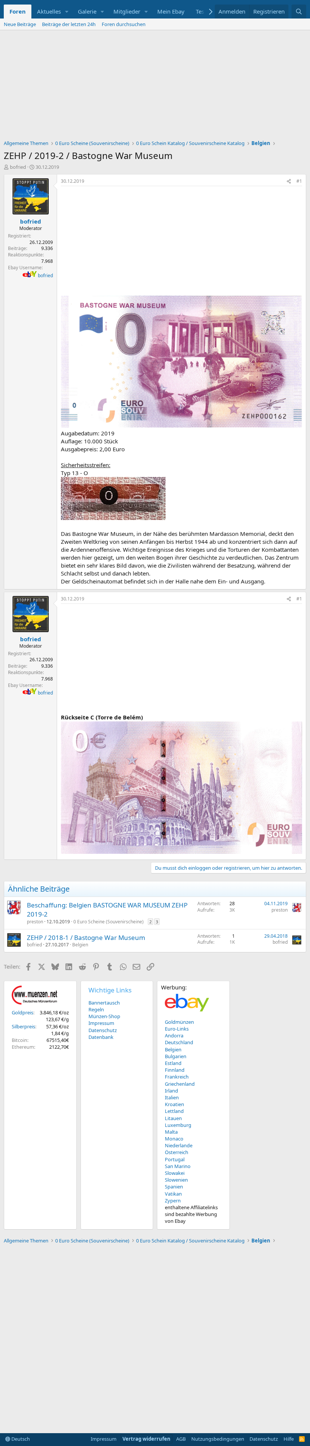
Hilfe (289, 1438)
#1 (299, 181)
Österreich (176, 1152)
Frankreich (177, 1076)
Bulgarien (175, 1056)
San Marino (178, 1166)
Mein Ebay (170, 11)
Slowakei (174, 1173)
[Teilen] (289, 181)
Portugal (174, 1159)
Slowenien (176, 1179)
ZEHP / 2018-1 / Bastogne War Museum (86, 937)
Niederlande (178, 1145)
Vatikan (173, 1193)
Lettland (174, 1111)
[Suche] (298, 12)
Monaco (174, 1138)
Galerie (87, 11)
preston (35, 921)
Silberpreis (23, 1026)
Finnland (174, 1069)
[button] (67, 12)
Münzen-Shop (104, 1016)
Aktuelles (49, 11)
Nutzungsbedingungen (217, 1438)
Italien (172, 1097)
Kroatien (174, 1104)
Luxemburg (178, 1125)
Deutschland (179, 1042)
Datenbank (100, 1037)
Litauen (173, 1118)
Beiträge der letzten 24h (69, 24)
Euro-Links (177, 1028)
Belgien (80, 944)
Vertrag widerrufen (146, 1438)
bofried (18, 167)
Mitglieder (126, 11)
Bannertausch (104, 1002)
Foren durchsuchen (124, 24)
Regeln (96, 1009)
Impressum (101, 1023)
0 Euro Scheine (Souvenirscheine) (108, 921)
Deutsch (20, 1438)
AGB (181, 1438)
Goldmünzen (179, 1022)
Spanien (174, 1186)
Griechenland (180, 1083)
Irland (171, 1090)
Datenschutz (102, 1030)
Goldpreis (22, 1012)
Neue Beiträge (20, 24)
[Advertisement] (155, 87)
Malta (171, 1131)
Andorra (174, 1035)
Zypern (173, 1200)
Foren (17, 11)
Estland (173, 1063)
